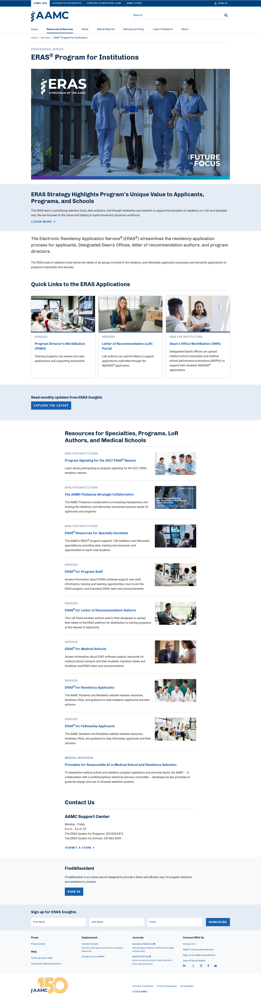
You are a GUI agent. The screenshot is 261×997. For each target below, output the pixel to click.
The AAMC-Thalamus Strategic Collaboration (99, 494)
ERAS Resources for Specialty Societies (96, 533)
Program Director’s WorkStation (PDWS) (60, 346)
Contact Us (189, 944)
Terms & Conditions (142, 986)
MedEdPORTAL (140, 957)
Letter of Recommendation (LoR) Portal (127, 346)
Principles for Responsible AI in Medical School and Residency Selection (121, 765)
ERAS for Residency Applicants (89, 687)
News (85, 29)
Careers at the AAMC (93, 957)
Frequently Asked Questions (46, 964)
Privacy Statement (167, 986)
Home (34, 29)
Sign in (74, 891)
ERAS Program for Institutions (70, 38)
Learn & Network (163, 29)
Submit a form (78, 847)
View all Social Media (194, 961)
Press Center (38, 944)
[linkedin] (184, 966)
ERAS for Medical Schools (85, 649)
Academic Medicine (142, 944)
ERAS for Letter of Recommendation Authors (100, 610)
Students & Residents (66, 3)
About (184, 29)
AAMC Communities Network (198, 950)
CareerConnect (90, 944)
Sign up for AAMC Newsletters (199, 955)
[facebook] (208, 966)
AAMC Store (134, 3)
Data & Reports (105, 29)
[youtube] (215, 966)
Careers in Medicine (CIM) (104, 3)
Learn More (41, 221)
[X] (193, 966)
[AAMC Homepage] (49, 985)
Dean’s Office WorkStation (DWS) (195, 344)
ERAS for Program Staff (84, 572)
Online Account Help (42, 958)
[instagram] (201, 966)
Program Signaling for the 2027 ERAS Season (100, 460)
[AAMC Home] (50, 16)
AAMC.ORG (40, 3)
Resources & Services (60, 29)
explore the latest (51, 405)
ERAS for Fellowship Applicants (90, 726)
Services (45, 38)
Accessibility (187, 986)
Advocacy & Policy (133, 29)
